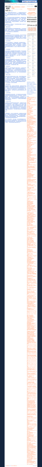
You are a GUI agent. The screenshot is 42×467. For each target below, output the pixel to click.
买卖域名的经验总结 (29, 141)
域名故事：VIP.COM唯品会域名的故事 (31, 410)
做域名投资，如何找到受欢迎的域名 (30, 258)
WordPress (12, 465)
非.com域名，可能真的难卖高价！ (30, 129)
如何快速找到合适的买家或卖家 (30, 176)
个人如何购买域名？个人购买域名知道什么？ (31, 306)
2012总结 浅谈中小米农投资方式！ (30, 453)
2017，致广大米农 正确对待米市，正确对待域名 (32, 458)
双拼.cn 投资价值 (28, 103)
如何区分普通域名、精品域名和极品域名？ (31, 209)
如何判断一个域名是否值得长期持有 (30, 166)
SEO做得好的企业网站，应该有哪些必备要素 (31, 273)
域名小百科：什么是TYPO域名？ (30, 228)
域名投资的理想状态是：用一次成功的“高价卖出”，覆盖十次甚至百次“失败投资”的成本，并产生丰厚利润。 (32, 137)
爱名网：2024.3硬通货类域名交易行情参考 (31, 242)
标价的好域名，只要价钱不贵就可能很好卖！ (31, 118)
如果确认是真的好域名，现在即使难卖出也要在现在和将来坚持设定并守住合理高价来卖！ (32, 121)
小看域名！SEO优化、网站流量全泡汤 (31, 272)
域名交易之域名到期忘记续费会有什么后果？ (31, 324)
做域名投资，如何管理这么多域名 (30, 213)
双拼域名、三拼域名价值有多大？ (30, 316)
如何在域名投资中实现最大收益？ (30, 208)
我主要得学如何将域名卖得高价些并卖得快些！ (32, 122)
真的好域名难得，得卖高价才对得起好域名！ (31, 134)
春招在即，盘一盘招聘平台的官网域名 (31, 231)
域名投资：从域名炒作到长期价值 (30, 332)
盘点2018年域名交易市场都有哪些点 (30, 319)
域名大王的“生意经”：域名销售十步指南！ (31, 357)
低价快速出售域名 (29, 151)
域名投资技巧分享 (29, 289)
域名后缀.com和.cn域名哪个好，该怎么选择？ (31, 349)
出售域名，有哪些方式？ (29, 232)
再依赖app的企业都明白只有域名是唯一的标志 (31, 296)
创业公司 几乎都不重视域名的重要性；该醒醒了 (32, 271)
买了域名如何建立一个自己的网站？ (30, 212)
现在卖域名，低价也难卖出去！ (30, 142)
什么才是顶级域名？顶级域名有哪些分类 (31, 295)
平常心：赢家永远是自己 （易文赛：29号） (31, 443)
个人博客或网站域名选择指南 (30, 220)
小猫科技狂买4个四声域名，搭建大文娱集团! (31, 406)
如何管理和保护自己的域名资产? (30, 416)
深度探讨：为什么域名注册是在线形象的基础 (31, 216)
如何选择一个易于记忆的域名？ (30, 202)
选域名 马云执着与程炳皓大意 (30, 464)
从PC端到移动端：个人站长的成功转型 (31, 205)
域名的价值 (28, 172)
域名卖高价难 (28, 163)
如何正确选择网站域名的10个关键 (30, 303)
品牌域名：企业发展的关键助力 (30, 218)
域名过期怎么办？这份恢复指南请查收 (31, 221)
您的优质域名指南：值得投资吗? (30, 215)
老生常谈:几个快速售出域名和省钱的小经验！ (31, 454)
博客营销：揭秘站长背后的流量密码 (30, 206)
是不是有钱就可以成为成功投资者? (30, 435)
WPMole (36, 465)
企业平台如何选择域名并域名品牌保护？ (31, 401)
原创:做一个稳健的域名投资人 (30, 432)
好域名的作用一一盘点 (29, 460)
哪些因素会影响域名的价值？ (30, 225)
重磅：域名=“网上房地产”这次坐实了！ (31, 400)
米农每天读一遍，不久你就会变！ (30, 456)
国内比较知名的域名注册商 (29, 249)
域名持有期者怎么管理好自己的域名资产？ (31, 341)
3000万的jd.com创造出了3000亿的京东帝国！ (31, 393)
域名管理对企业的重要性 (29, 268)
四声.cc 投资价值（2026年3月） (30, 107)
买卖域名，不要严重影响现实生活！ (30, 135)
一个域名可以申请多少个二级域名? (30, 160)
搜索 (35, 6)
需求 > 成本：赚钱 (29, 112)
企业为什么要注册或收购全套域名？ (30, 262)
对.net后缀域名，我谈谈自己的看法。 (30, 428)
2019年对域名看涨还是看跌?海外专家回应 (31, 402)
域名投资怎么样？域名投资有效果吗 (30, 291)
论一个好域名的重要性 (29, 269)
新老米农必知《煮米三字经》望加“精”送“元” (31, 439)
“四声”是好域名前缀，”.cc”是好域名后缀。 (31, 99)
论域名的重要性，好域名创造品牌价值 (31, 373)
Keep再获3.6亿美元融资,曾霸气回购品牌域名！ (31, 355)
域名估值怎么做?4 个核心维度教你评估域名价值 (32, 162)
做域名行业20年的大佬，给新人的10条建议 (31, 413)
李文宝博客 (7, 0)
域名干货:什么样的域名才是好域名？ (30, 334)
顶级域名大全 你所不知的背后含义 (30, 321)
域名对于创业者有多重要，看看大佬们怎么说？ (32, 461)
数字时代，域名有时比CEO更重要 (30, 462)
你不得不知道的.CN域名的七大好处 (30, 326)
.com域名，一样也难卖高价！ (30, 128)
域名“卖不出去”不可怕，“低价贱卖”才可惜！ (31, 148)
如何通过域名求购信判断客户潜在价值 (31, 427)
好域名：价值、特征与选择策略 (30, 240)
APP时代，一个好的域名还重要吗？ (30, 227)
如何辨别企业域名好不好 (29, 267)
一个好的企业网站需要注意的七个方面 (31, 304)
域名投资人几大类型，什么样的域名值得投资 (31, 409)
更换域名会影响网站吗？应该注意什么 (31, 261)
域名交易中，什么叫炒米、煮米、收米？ (31, 233)
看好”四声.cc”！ (28, 100)
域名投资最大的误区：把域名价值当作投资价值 (32, 424)
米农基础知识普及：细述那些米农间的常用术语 (32, 446)
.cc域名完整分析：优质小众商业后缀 (30, 97)
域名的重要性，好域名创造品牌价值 (30, 305)
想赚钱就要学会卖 (29, 200)
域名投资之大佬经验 (29, 442)
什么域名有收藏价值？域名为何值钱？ (31, 382)
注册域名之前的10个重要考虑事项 (30, 159)
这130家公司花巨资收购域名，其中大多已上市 (31, 459)
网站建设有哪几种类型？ (29, 308)
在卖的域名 (11, 3)
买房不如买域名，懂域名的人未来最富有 (31, 302)
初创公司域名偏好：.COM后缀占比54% (31, 234)
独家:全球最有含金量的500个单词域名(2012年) (31, 368)
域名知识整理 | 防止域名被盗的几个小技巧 (31, 325)
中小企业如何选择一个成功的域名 (30, 309)
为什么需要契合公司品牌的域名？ (30, 201)
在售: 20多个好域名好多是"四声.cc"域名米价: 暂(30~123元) (32, 29)
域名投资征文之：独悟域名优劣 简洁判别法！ (31, 452)
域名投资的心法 (28, 147)
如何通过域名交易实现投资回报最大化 (31, 174)
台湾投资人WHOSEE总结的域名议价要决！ (31, 447)
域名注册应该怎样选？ (29, 322)
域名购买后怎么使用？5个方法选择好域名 (31, 348)
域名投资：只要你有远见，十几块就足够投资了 (32, 281)
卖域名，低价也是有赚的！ (29, 152)
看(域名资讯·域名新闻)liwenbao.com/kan (31, 9)
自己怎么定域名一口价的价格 (30, 222)
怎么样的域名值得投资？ (29, 173)
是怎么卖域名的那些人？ (29, 188)
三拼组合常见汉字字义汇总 (29, 250)
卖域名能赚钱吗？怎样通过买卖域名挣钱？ (31, 331)
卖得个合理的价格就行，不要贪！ (30, 131)
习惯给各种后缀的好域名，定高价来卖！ (31, 127)
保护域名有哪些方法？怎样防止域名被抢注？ (31, 336)
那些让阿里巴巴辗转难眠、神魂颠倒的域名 (31, 395)
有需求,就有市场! (28, 438)
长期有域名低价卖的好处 (29, 149)
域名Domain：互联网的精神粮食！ (30, 451)
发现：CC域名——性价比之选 (30, 224)
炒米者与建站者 (28, 431)
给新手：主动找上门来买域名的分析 (30, 434)
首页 (5, 3)
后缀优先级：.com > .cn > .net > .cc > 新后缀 (31, 109)
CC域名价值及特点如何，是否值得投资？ (31, 184)
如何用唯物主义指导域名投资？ (30, 113)
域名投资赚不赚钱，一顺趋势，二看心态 (31, 244)
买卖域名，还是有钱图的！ (29, 145)
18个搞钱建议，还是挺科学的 (30, 192)
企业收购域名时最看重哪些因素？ (30, 116)
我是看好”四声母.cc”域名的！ (30, 120)
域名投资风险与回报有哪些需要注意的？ (31, 328)
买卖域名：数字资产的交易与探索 (30, 241)
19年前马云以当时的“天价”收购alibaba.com (31, 320)
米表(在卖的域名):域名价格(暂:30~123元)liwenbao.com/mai (31, 14)
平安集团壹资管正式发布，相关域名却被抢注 (31, 404)
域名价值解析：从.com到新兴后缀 (30, 333)
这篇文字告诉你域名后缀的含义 (30, 315)
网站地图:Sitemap (15, 465)
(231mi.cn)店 (8, 3)
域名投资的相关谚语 (29, 146)
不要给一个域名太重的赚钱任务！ (30, 130)
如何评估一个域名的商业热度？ (30, 111)
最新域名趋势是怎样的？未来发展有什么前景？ (32, 329)
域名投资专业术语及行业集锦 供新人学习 (31, 445)
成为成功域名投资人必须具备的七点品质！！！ (32, 457)
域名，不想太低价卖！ (29, 150)
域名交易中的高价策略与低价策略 (30, 187)
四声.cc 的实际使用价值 (29, 108)
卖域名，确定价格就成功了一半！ (30, 138)
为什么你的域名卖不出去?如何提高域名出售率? (31, 154)
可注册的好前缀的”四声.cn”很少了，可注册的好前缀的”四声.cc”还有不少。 (32, 98)
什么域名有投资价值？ (29, 191)
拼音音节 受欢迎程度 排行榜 (30, 444)
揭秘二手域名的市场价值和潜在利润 (30, 339)
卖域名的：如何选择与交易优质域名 (30, 157)
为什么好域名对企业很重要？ (30, 253)
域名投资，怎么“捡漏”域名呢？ (30, 254)
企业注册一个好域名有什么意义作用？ (31, 265)
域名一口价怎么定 (29, 223)
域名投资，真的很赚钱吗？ (29, 318)
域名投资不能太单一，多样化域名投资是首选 (31, 327)
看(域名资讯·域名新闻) (15, 3)
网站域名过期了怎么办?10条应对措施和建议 (31, 335)
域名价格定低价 (28, 171)
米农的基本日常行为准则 (29, 429)
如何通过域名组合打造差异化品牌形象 (31, 167)
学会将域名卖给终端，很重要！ (30, 124)
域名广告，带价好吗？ (29, 119)
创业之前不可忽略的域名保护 (30, 275)
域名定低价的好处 (29, 170)
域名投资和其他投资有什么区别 (30, 251)
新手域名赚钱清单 (29, 114)
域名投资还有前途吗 (29, 210)
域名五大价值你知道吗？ (29, 376)
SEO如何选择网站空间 (29, 278)
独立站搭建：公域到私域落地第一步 (30, 238)
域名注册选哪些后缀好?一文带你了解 (30, 219)
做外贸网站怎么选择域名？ (29, 239)
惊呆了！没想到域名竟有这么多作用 (30, 375)
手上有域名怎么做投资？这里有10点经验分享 (31, 342)
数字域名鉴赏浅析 (29, 337)
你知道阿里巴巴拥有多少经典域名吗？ (31, 369)
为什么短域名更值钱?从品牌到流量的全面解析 (31, 179)
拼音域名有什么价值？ (29, 260)
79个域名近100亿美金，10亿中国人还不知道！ (31, 386)
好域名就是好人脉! (29, 243)
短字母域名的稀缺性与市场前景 (30, 175)
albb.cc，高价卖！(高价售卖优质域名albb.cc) (31, 123)
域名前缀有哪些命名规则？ (29, 237)
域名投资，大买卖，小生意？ (30, 433)
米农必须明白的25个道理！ (29, 455)
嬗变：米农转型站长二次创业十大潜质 (18, 7)
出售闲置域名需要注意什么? (30, 217)
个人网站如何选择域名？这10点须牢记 (31, 214)
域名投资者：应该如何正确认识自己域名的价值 (32, 301)
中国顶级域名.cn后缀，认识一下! (30, 317)
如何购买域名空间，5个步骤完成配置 (30, 340)
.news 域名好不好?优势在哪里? (30, 185)
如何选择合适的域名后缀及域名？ (30, 203)
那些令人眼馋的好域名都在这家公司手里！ (31, 392)
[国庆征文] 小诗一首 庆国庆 (30, 420)
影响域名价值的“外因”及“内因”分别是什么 (31, 279)
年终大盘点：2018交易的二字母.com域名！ (31, 403)
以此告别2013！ (28, 422)
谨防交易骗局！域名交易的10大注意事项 (31, 405)
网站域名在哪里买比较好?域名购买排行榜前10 (31, 351)
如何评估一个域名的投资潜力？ (30, 110)
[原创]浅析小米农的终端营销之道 (30, 338)
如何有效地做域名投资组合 (29, 259)
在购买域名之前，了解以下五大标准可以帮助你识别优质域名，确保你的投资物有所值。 (32, 158)
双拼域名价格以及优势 (29, 204)
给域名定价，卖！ (29, 139)
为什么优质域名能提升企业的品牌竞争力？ (31, 169)
